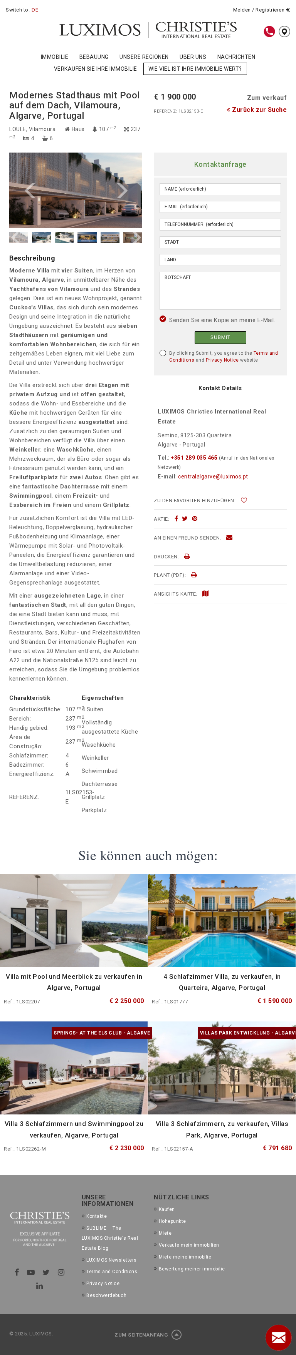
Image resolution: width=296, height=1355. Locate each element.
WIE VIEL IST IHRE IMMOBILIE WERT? (195, 69)
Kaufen (167, 1209)
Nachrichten (236, 57)
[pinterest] (195, 518)
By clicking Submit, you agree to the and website (223, 356)
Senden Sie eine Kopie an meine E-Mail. (222, 320)
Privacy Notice (222, 360)
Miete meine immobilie (185, 1257)
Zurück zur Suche (258, 109)
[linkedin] (39, 1285)
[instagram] (61, 1272)
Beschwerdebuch (106, 1295)
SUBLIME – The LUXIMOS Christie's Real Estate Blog (110, 1238)
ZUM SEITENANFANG (142, 1335)
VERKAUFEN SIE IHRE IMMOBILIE (95, 69)
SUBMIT (220, 337)
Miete (165, 1233)
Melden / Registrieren (259, 10)
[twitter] (185, 518)
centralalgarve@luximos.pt (213, 476)
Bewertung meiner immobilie (192, 1269)
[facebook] (176, 518)
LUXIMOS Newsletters (111, 1260)
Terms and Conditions (111, 1271)
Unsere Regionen (144, 57)
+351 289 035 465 (194, 458)
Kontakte (96, 1216)
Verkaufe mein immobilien (189, 1245)
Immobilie (55, 57)
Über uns (193, 57)
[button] (42, 190)
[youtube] (31, 1272)
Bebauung (94, 57)
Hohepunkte (172, 1221)
